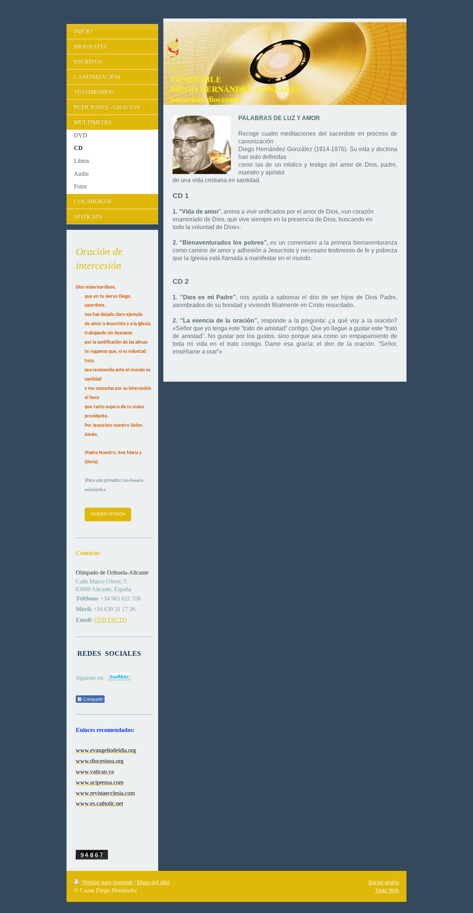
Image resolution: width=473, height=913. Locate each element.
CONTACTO (110, 620)
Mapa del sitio (153, 882)
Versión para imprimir (107, 882)
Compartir (92, 699)
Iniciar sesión (383, 882)
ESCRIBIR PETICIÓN (108, 514)
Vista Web (387, 890)
